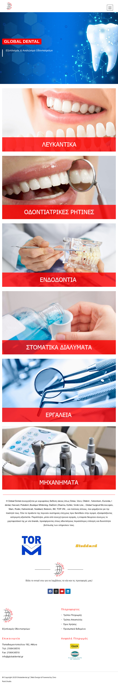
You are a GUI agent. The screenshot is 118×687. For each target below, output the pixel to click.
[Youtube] (62, 591)
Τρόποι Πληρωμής (72, 615)
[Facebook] (50, 591)
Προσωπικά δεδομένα (74, 628)
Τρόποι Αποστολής (72, 619)
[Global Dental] (9, 6)
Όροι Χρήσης (70, 624)
